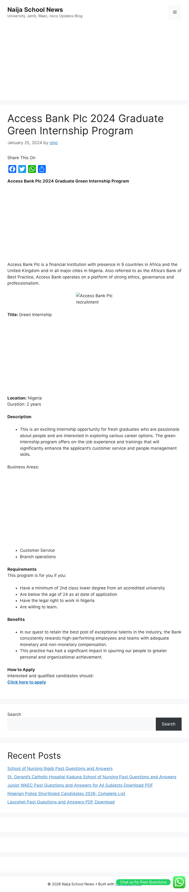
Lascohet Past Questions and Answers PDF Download (61, 802)
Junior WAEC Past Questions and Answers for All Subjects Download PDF (80, 785)
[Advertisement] (94, 60)
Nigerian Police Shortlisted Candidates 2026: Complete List (66, 793)
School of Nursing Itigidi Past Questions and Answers (60, 768)
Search (14, 714)
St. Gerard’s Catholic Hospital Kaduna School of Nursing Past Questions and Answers (91, 776)
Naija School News (35, 9)
